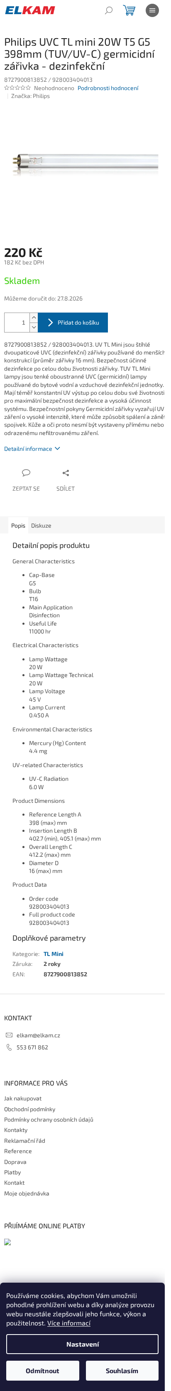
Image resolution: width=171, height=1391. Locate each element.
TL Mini (54, 953)
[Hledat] (108, 10)
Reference (18, 1150)
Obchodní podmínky (29, 1108)
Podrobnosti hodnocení (108, 87)
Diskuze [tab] (41, 525)
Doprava (15, 1161)
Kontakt (14, 1182)
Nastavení (82, 1344)
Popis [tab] (18, 525)
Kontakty (15, 1129)
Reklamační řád (24, 1140)
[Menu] (152, 10)
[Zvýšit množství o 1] (33, 318)
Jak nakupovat (23, 1098)
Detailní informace (28, 448)
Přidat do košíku (78, 322)
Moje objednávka (26, 1193)
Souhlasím (122, 1370)
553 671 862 (32, 1047)
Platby (12, 1172)
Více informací (68, 1323)
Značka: (30, 95)
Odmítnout (42, 1370)
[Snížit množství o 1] (33, 327)
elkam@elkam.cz (38, 1035)
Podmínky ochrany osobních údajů (48, 1119)
